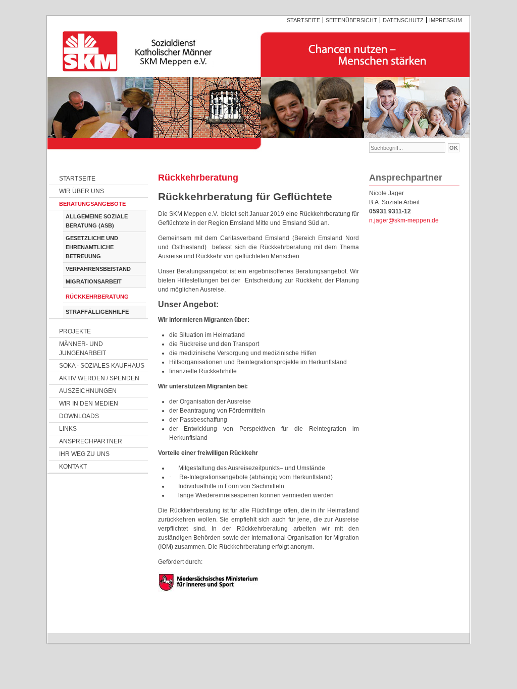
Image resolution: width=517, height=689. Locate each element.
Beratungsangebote (92, 204)
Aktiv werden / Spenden (99, 378)
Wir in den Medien (88, 403)
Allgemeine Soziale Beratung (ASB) (97, 220)
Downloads (79, 416)
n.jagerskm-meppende (404, 220)
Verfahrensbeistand (98, 269)
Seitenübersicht (351, 20)
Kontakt (73, 466)
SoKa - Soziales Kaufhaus (101, 365)
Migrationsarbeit (94, 281)
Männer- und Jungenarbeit (82, 348)
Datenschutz (403, 20)
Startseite (303, 20)
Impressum (445, 20)
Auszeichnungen (88, 390)
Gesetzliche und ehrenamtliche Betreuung (92, 247)
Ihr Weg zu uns (84, 453)
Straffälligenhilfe (97, 312)
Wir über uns (81, 191)
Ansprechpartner (90, 441)
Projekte (75, 331)
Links (68, 428)
